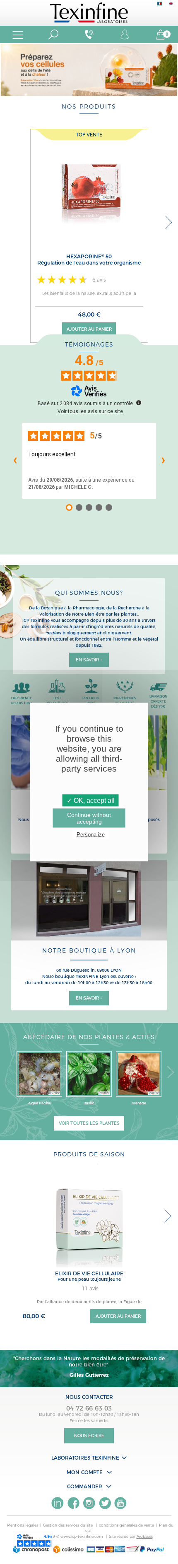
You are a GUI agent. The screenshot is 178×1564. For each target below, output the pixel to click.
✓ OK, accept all (91, 800)
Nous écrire (89, 1435)
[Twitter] (105, 1503)
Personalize (91, 834)
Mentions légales (22, 1525)
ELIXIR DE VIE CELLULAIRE (89, 1273)
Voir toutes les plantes (89, 1123)
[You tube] (120, 1503)
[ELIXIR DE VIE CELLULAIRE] (89, 1220)
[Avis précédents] (15, 461)
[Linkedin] (57, 1503)
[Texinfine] (89, 12)
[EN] (171, 5)
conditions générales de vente (126, 1525)
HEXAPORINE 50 (89, 259)
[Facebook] (73, 1503)
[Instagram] (89, 1503)
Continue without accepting (89, 818)
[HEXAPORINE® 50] (89, 187)
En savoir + (89, 660)
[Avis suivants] (163, 461)
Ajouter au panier (89, 329)
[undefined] (138, 402)
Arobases (145, 1536)
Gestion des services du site (68, 1525)
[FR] (159, 5)
